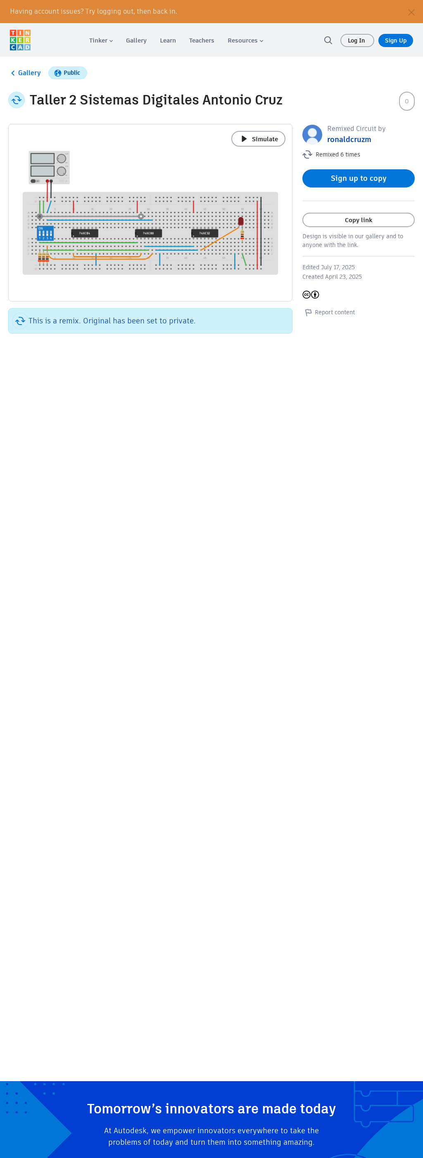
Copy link (358, 220)
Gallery (29, 73)
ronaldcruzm (349, 139)
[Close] (411, 11)
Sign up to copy (359, 178)
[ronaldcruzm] (312, 134)
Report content (335, 312)
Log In (357, 40)
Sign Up (395, 40)
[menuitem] (101, 40)
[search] (328, 40)
